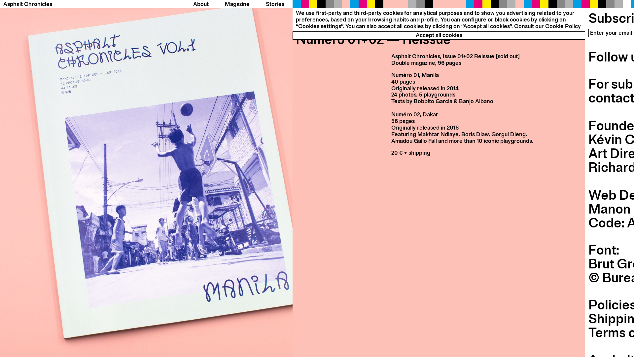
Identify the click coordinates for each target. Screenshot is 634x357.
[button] (146, 178)
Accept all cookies (439, 35)
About (201, 4)
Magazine (237, 4)
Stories (275, 4)
